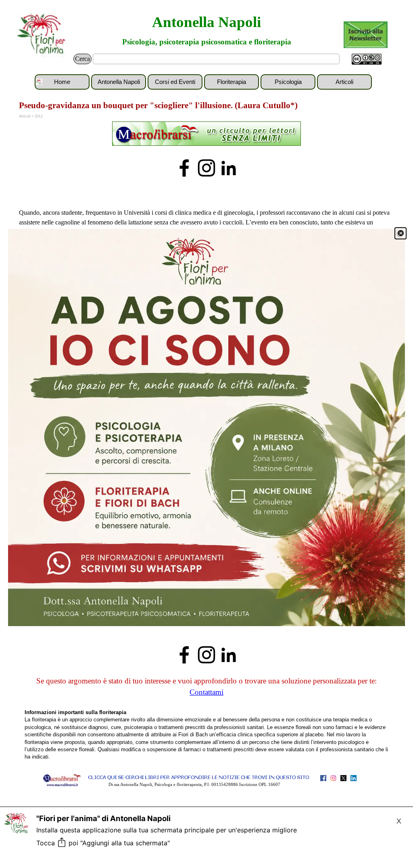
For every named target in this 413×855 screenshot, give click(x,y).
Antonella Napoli (206, 22)
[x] (343, 778)
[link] (206, 427)
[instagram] (206, 168)
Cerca (82, 58)
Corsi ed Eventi (175, 82)
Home (62, 82)
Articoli (344, 82)
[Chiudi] (400, 233)
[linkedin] (229, 168)
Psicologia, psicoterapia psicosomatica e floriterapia (206, 42)
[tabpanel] (206, 134)
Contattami (206, 692)
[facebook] (184, 168)
